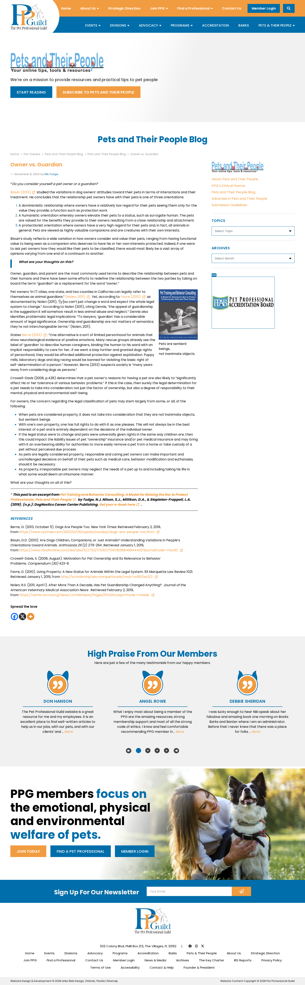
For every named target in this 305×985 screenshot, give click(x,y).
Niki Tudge (51, 174)
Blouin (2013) (20, 192)
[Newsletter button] (241, 891)
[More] (30, 616)
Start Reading (31, 92)
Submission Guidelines (229, 205)
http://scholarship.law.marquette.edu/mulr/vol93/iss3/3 (107, 576)
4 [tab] (166, 751)
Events (91, 25)
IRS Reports (242, 960)
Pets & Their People (275, 25)
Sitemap (112, 981)
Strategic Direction (124, 8)
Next (176, 750)
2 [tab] (147, 751)
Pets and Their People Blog (233, 192)
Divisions (118, 25)
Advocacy (148, 25)
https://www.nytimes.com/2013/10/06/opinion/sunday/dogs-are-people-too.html (87, 532)
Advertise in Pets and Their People (239, 198)
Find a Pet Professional (81, 851)
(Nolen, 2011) (75, 296)
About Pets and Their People (235, 179)
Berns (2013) (32, 334)
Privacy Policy (271, 960)
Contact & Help (162, 967)
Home (66, 8)
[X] (22, 616)
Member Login (264, 8)
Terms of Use (100, 967)
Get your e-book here (117, 504)
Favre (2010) (131, 296)
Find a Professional (193, 8)
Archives (182, 960)
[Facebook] (14, 616)
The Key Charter (211, 960)
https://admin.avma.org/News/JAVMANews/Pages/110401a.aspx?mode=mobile (84, 595)
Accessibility (130, 967)
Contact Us (231, 8)
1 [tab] (138, 751)
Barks (243, 25)
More (69, 731)
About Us (88, 8)
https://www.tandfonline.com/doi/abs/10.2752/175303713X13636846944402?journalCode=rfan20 (98, 550)
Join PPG (157, 8)
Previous (128, 750)
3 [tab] (157, 751)
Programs (180, 25)
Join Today (28, 851)
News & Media (155, 960)
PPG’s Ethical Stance (228, 185)
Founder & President (199, 967)
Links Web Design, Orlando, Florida (83, 981)
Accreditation (215, 25)
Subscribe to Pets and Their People (98, 92)
